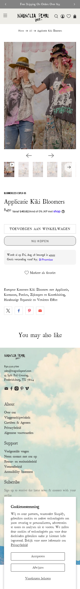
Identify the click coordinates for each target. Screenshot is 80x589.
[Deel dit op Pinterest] (29, 311)
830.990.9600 (11, 366)
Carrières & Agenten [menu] (17, 422)
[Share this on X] (8, 311)
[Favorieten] (69, 16)
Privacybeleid (19, 545)
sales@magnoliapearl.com (17, 371)
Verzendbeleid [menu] (13, 467)
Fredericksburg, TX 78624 (19, 380)
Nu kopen (40, 241)
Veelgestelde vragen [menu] (16, 451)
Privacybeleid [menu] (12, 428)
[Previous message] (5, 4)
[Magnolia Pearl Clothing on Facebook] (11, 389)
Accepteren (38, 556)
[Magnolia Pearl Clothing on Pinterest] (22, 389)
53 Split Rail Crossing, (16, 375)
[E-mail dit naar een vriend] (40, 311)
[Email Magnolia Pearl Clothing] (6, 389)
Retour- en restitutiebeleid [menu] (20, 461)
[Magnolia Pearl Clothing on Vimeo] (27, 389)
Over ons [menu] (10, 412)
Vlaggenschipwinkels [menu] (17, 417)
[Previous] (29, 155)
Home (21, 31)
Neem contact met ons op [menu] (20, 456)
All (30, 31)
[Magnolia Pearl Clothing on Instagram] (17, 389)
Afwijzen (38, 567)
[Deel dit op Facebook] (19, 311)
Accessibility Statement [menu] (18, 472)
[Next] (51, 155)
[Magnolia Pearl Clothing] (33, 17)
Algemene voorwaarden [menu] (18, 433)
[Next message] (74, 4)
